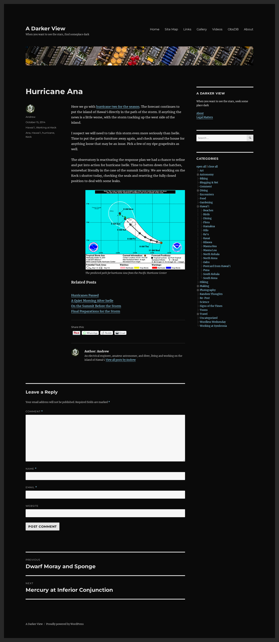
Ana (28, 132)
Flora (206, 222)
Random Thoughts (211, 294)
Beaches (208, 210)
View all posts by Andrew (121, 359)
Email (31, 487)
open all (201, 166)
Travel (203, 314)
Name (31, 468)
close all (213, 166)
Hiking (204, 282)
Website (32, 505)
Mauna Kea (210, 246)
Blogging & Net (209, 182)
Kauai (206, 238)
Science (204, 302)
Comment (34, 411)
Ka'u (206, 234)
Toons (204, 310)
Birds (206, 214)
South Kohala (211, 274)
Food (203, 198)
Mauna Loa (210, 250)
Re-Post (205, 298)
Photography (208, 290)
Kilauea (207, 242)
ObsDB (233, 29)
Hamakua (209, 226)
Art (202, 170)
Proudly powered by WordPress (65, 624)
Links (187, 29)
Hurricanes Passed (85, 295)
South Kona (210, 278)
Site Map (171, 29)
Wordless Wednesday (213, 322)
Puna (206, 270)
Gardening (206, 202)
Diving (204, 190)
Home (154, 29)
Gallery (202, 29)
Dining (207, 218)
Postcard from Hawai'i (216, 266)
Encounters (207, 194)
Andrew (30, 116)
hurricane (48, 132)
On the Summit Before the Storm (96, 306)
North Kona (210, 258)
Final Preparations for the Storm (95, 311)
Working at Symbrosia (213, 326)
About (248, 29)
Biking (204, 178)
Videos (217, 29)
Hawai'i (30, 127)
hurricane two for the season (118, 106)
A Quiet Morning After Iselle (92, 301)
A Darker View (45, 28)
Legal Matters (204, 117)
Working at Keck (46, 127)
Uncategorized (209, 318)
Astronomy (207, 174)
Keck (29, 136)
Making (204, 286)
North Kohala (211, 254)
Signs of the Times (211, 306)
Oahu (206, 262)
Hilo (205, 230)
